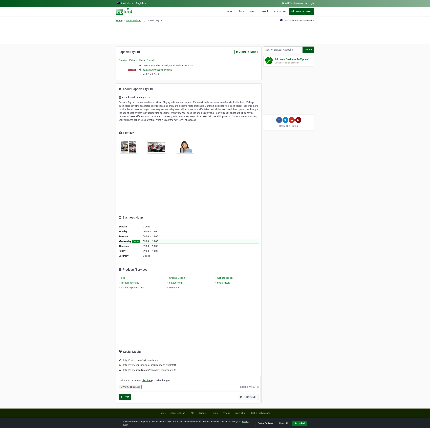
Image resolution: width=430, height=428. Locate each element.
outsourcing (175, 282)
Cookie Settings (265, 423)
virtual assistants (130, 282)
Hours (142, 60)
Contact (202, 413)
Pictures (133, 60)
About (241, 11)
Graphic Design (177, 277)
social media (223, 282)
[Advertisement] (215, 33)
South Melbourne (134, 20)
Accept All (300, 423)
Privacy (226, 413)
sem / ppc (174, 287)
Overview (123, 60)
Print (126, 397)
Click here (147, 380)
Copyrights (240, 413)
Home (229, 11)
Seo (123, 277)
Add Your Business (301, 11)
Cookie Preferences (260, 413)
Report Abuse (249, 397)
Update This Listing (248, 52)
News (253, 11)
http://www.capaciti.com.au (157, 69)
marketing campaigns (132, 287)
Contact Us (280, 11)
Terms (214, 413)
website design (225, 277)
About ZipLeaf (177, 413)
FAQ (192, 413)
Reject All (283, 423)
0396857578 (152, 74)
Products (151, 60)
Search (265, 11)
